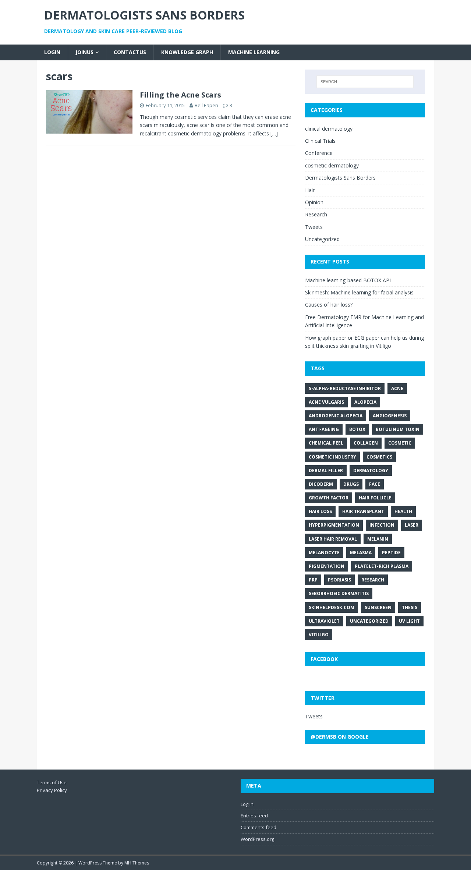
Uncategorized (322, 239)
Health (403, 511)
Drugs (351, 484)
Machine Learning (254, 52)
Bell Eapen (206, 105)
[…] (274, 133)
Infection (381, 525)
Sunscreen (378, 607)
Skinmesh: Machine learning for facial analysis (359, 292)
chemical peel (326, 443)
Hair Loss (320, 511)
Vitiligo (319, 635)
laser (411, 525)
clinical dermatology (329, 128)
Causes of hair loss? (329, 304)
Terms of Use (52, 782)
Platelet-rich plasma (381, 566)
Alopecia (365, 402)
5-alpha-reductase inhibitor (345, 388)
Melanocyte (324, 552)
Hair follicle (375, 498)
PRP (313, 580)
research (372, 580)
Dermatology (370, 470)
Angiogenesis (390, 416)
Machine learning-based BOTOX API (348, 280)
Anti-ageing (324, 429)
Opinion (314, 202)
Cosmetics (379, 457)
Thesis (409, 607)
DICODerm (321, 484)
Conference (319, 152)
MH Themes (136, 863)
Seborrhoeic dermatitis (339, 593)
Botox (357, 429)
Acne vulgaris (326, 402)
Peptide (391, 552)
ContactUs (130, 52)
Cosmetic (399, 443)
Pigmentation (326, 566)
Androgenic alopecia (335, 416)
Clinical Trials (320, 140)
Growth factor (328, 498)
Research (316, 214)
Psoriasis (339, 580)
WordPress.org (257, 839)
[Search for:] (365, 81)
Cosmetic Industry (332, 457)
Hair (310, 190)
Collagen (366, 443)
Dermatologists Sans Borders (340, 177)
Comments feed (258, 827)
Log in (247, 804)
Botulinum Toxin (397, 429)
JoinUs (84, 52)
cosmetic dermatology (332, 165)
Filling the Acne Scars (180, 95)
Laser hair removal (333, 539)
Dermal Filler (326, 470)
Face (374, 484)
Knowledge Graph (187, 52)
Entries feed (254, 815)
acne (397, 388)
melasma (361, 552)
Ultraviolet (324, 621)
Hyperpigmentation (334, 525)
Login (52, 52)
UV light (409, 621)
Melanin (377, 539)
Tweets (314, 226)
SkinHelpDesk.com (331, 607)
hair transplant (363, 511)
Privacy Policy (52, 790)
